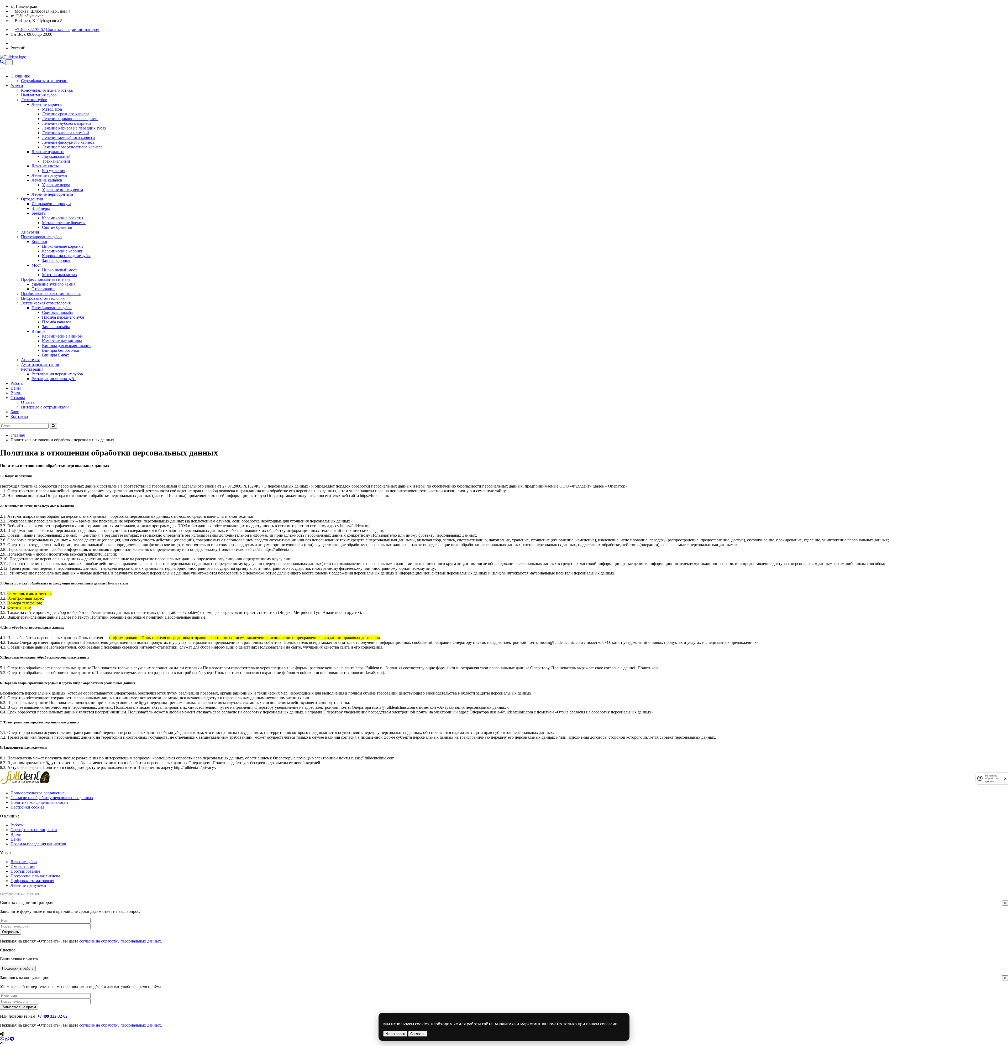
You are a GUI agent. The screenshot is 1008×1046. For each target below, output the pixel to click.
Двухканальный (56, 156)
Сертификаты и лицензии (44, 81)
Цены (15, 388)
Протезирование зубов (41, 237)
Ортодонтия (32, 199)
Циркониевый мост (59, 270)
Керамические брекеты (62, 218)
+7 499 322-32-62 (30, 29)
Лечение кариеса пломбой (65, 133)
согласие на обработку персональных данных (120, 941)
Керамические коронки (62, 251)
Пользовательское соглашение (37, 793)
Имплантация (22, 866)
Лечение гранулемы (49, 175)
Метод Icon (52, 109)
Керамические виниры (62, 336)
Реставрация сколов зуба (54, 378)
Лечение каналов (47, 180)
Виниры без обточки (60, 350)
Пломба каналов (56, 322)
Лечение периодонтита (52, 194)
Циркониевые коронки (62, 246)
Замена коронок (56, 260)
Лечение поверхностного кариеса (72, 147)
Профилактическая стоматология (51, 293)
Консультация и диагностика (47, 90)
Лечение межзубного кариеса (68, 137)
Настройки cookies (27, 807)
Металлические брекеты (64, 222)
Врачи (16, 393)
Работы (17, 383)
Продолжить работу (18, 968)
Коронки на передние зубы (66, 255)
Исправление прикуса (51, 203)
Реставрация (32, 369)
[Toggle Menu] (2, 68)
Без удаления (53, 170)
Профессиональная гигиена (46, 279)
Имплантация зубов (39, 95)
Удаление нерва (56, 185)
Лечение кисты (45, 166)
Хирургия (30, 232)
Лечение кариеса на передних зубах (74, 128)
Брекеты (39, 213)
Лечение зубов (34, 99)
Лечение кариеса (47, 104)
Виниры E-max (55, 355)
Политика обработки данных (992, 778)
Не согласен (395, 1034)
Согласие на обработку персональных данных (51, 797)
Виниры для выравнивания (66, 345)
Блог (14, 412)
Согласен (417, 1034)
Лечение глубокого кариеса (66, 123)
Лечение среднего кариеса (65, 114)
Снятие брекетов (57, 227)
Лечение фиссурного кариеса (68, 142)
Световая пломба (57, 312)
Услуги (16, 85)
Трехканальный (56, 161)
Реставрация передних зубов (57, 374)
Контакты (19, 416)
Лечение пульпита (48, 151)
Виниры (39, 331)
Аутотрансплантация (40, 364)
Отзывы (17, 397)
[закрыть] (1005, 778)
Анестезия (30, 360)
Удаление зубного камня (53, 284)
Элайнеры (41, 208)
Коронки (39, 241)
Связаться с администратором (72, 29)
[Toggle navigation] (9, 62)
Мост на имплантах (59, 274)
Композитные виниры (62, 341)
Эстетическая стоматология (46, 303)
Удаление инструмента (62, 189)
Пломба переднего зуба (63, 317)
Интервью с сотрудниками (45, 407)
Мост (36, 265)
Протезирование (25, 871)
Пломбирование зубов (52, 307)
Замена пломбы (56, 326)
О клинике (20, 76)
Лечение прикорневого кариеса (70, 118)
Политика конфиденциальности (39, 802)
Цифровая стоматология (43, 298)
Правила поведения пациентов (38, 844)
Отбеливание (43, 289)
